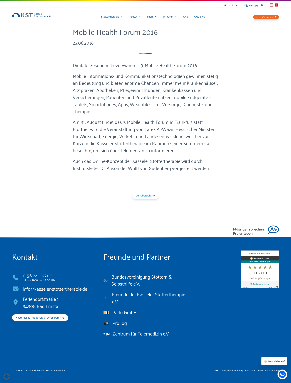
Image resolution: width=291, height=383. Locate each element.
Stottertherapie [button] (110, 16)
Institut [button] (133, 16)
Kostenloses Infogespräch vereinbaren (38, 317)
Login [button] (231, 5)
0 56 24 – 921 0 (37, 275)
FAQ (185, 16)
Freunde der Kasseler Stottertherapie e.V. (148, 297)
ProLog (119, 322)
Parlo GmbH (124, 312)
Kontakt (253, 5)
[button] (262, 5)
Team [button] (150, 16)
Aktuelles (199, 16)
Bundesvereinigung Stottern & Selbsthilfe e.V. (141, 280)
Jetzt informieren (264, 17)
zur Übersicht (144, 195)
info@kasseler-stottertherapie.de (55, 288)
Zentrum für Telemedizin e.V (140, 333)
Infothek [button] (168, 16)
